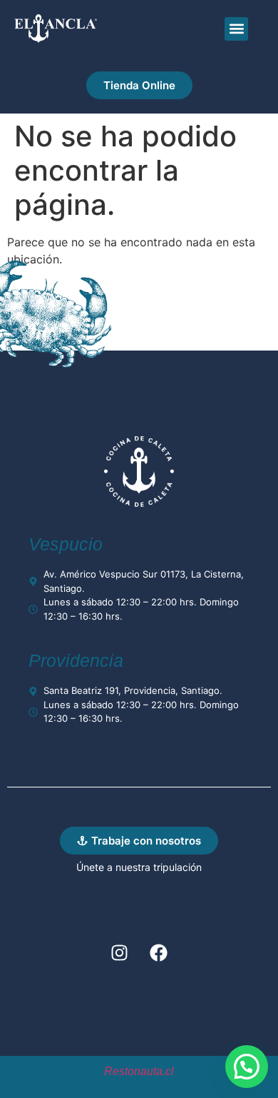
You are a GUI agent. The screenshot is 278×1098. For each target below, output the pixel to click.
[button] (236, 29)
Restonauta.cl (139, 1071)
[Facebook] (159, 952)
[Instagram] (120, 952)
